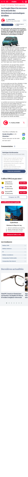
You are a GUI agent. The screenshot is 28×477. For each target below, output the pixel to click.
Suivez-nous (7, 24)
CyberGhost (14, 222)
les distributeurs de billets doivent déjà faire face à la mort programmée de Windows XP (13, 112)
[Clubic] (14, 2)
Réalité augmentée (20, 5)
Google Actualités (7, 134)
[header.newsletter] (7, 2)
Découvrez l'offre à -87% (14, 234)
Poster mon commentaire (14, 171)
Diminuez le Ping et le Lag (14, 225)
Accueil (3, 5)
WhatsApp (5, 136)
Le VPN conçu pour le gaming (10, 202)
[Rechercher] (4, 2)
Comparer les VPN (14, 197)
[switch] (23, 2)
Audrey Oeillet (11, 19)
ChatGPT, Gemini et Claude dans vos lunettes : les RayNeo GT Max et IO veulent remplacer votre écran (12, 295)
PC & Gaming (10, 5)
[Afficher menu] (2, 1)
